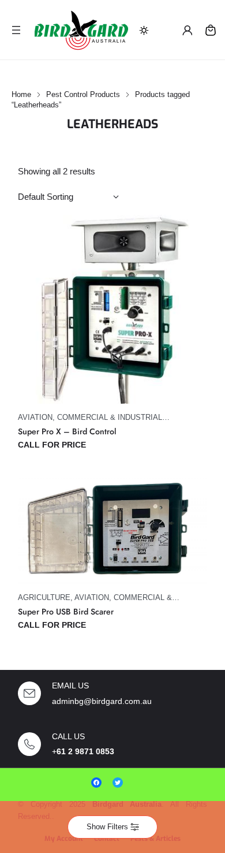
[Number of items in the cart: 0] (210, 30)
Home (21, 94)
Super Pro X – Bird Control (67, 431)
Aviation (35, 417)
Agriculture (44, 597)
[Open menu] (16, 30)
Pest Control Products (83, 94)
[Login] (187, 30)
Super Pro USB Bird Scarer (66, 611)
